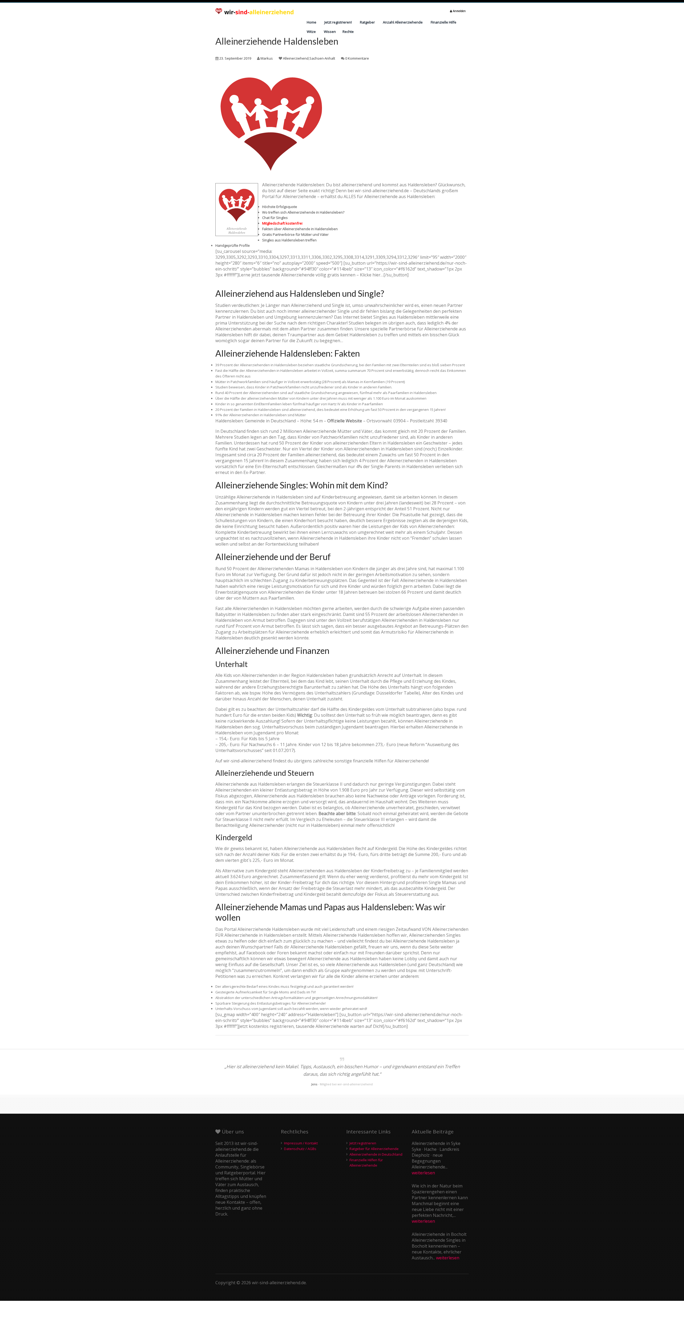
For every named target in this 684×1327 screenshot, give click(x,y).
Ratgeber (367, 22)
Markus (267, 58)
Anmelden (459, 11)
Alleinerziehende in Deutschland (375, 1154)
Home (311, 22)
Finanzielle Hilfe (443, 22)
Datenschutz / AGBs (300, 1148)
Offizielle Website (344, 421)
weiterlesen (423, 1173)
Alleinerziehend (296, 58)
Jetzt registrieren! (338, 22)
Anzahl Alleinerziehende (403, 22)
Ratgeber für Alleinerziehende (374, 1148)
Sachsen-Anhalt (322, 58)
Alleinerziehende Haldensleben (276, 41)
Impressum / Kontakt (301, 1143)
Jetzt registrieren (362, 1143)
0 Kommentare (357, 58)
